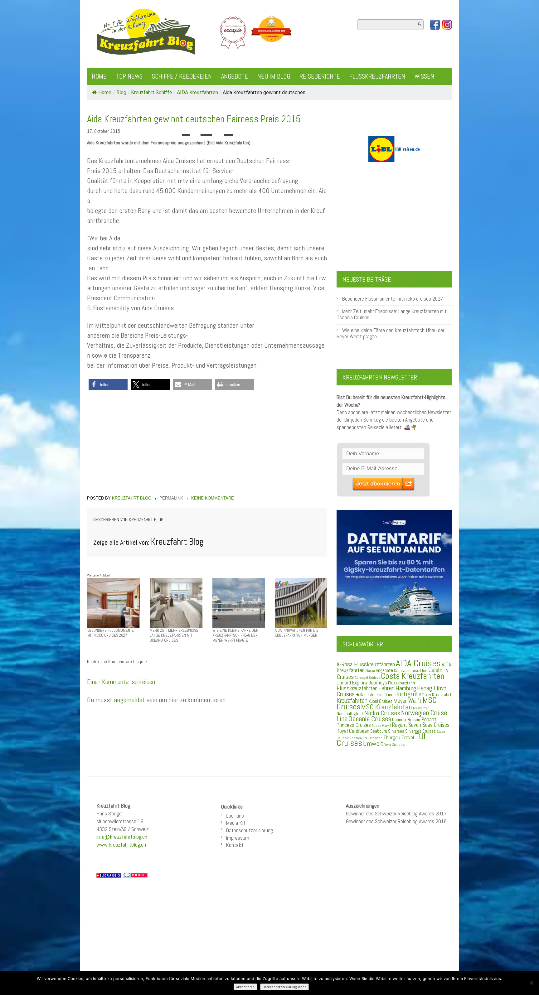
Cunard (344, 682)
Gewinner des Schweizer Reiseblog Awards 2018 (396, 821)
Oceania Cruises (369, 718)
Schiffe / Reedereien (182, 76)
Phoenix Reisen (406, 719)
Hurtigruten (409, 694)
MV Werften (421, 708)
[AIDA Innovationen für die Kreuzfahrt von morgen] (301, 602)
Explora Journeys (369, 682)
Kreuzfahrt (442, 695)
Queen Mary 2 (381, 726)
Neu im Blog (273, 76)
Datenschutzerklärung (249, 830)
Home (99, 76)
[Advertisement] (207, 443)
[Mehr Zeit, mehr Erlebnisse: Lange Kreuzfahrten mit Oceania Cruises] (176, 602)
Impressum (237, 837)
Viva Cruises (394, 744)
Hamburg (406, 688)
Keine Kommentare (212, 498)
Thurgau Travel (398, 737)
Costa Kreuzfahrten (412, 676)
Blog (121, 92)
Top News (129, 76)
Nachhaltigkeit (350, 713)
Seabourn (378, 731)
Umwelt (373, 743)
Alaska (370, 671)
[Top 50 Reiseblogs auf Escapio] (233, 32)
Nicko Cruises (382, 713)
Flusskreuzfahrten (377, 76)
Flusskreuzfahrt (401, 683)
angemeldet (129, 699)
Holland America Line (374, 695)
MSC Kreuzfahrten (386, 707)
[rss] (447, 25)
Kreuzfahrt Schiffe (151, 92)
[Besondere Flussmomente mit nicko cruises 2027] (113, 602)
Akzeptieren (245, 986)
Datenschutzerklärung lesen (284, 986)
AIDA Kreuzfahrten (197, 92)
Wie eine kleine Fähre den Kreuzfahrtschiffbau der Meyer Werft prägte (390, 333)
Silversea (396, 731)
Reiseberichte (319, 76)
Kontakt (235, 844)
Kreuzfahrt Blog (131, 498)
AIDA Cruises (418, 663)
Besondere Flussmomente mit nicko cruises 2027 (392, 299)
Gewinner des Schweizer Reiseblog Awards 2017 (396, 813)
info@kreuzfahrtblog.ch (121, 836)
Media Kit (235, 822)
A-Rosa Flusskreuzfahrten (366, 664)
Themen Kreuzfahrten (366, 738)
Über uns (235, 815)
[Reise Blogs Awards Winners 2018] (271, 32)
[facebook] (435, 25)
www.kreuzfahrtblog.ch (121, 844)
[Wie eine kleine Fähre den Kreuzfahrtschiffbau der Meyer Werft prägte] (238, 602)
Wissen (424, 76)
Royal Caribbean (353, 730)
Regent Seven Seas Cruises (420, 725)
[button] (108, 384)
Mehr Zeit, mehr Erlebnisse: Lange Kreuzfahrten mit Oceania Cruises (392, 314)
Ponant (428, 719)
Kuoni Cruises (380, 701)
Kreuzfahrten (352, 701)
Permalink (171, 498)
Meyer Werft (407, 701)
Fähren (386, 688)
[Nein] (531, 983)
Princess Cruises (354, 725)
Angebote (234, 76)
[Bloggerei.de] (135, 875)
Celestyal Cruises (367, 677)
